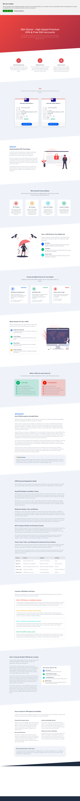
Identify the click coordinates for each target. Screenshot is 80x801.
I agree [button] (5, 10)
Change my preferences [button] (19, 10)
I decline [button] (10, 10)
